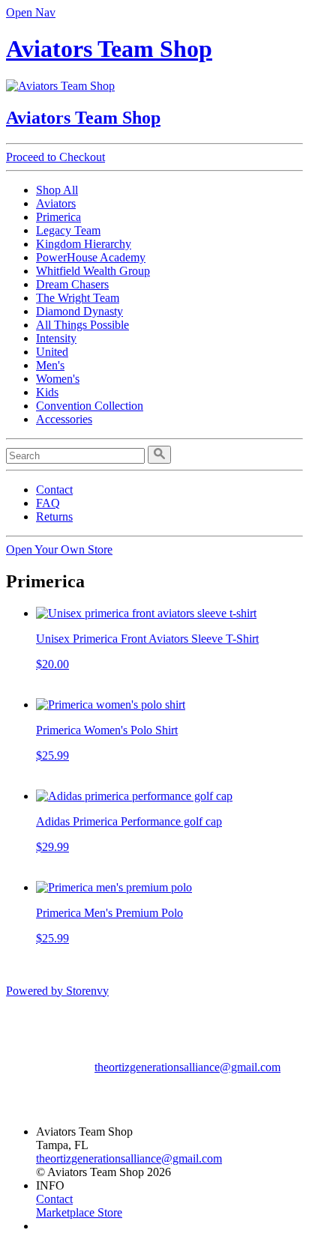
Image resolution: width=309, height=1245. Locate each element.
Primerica (58, 216)
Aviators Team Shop (109, 48)
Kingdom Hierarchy (83, 243)
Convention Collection (89, 405)
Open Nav (31, 12)
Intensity (56, 338)
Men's (50, 365)
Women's (58, 378)
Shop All (57, 190)
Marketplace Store (79, 1212)
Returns (54, 516)
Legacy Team (68, 230)
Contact (54, 489)
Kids (47, 392)
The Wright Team (77, 297)
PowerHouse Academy (91, 257)
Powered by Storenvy (57, 990)
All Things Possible (82, 324)
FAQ (48, 503)
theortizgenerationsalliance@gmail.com (187, 1067)
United (52, 351)
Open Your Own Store (59, 549)
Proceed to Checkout (55, 157)
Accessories (64, 419)
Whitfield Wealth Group (93, 270)
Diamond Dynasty (79, 311)
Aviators (56, 203)
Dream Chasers (72, 284)
